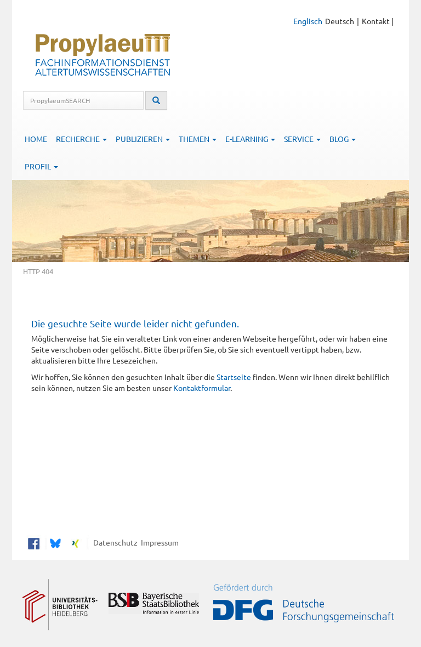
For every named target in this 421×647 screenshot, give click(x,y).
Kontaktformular (201, 388)
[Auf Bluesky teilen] (54, 542)
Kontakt (376, 21)
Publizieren (140, 139)
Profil (39, 166)
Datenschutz (114, 542)
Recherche (78, 139)
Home (36, 139)
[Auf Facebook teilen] (33, 542)
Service (299, 139)
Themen (195, 139)
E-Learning (247, 139)
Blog (339, 139)
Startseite (234, 377)
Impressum (158, 542)
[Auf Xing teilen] (75, 542)
